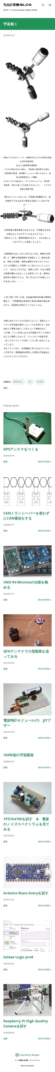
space (40, 381)
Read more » (45, 461)
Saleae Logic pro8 (18, 957)
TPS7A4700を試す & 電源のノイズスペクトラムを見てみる (26, 824)
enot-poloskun (34, 1060)
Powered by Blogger (29, 1055)
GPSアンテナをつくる (20, 449)
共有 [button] (5, 388)
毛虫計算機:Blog (17, 4)
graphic (18, 381)
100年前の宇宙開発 (18, 755)
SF (29, 381)
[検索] (43, 5)
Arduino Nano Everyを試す (26, 893)
